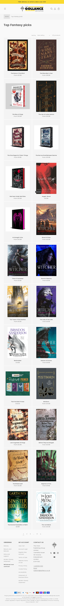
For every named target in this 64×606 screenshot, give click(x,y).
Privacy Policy (23, 566)
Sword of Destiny (46, 278)
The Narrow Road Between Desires (46, 155)
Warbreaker (17, 360)
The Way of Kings (17, 114)
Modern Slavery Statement (8, 560)
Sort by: (34, 35)
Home (7, 16)
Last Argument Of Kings (17, 442)
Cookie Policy (23, 569)
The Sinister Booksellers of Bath (18, 525)
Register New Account (23, 553)
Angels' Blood (46, 196)
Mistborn (46, 401)
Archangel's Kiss (17, 237)
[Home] (32, 8)
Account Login (23, 549)
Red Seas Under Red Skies (18, 196)
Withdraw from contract (9, 565)
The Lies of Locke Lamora (46, 114)
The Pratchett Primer (17, 401)
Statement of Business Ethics (23, 576)
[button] (5, 8)
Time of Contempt (17, 278)
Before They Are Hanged (46, 442)
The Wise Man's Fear (46, 73)
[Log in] (55, 9)
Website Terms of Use (23, 561)
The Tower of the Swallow (18, 319)
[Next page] (40, 534)
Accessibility (22, 572)
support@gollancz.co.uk (42, 570)
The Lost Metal (46, 525)
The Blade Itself (18, 483)
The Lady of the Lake (46, 319)
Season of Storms (46, 360)
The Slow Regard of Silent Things (17, 155)
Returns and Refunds (7, 550)
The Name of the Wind (18, 73)
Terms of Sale (23, 557)
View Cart (22, 546)
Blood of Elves (46, 237)
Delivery (6, 546)
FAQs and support (7, 555)
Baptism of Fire (46, 483)
